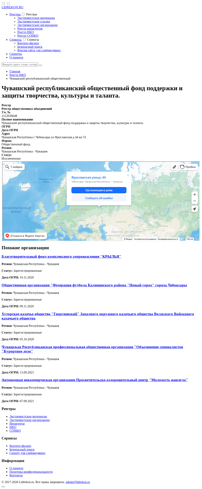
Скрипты (15, 53)
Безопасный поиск (29, 46)
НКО (12, 427)
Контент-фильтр (28, 43)
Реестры (15, 14)
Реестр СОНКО (27, 35)
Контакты (16, 475)
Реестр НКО (25, 32)
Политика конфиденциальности (31, 471)
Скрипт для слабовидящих (27, 453)
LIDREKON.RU (12, 7)
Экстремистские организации (37, 25)
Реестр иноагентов (30, 28)
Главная (14, 71)
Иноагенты (17, 423)
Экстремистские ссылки (33, 21)
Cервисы (15, 39)
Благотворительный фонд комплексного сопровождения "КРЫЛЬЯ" (61, 256)
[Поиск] (40, 65)
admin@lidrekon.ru (78, 482)
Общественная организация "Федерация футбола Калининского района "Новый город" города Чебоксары (94, 285)
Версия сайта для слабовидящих (39, 50)
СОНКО (15, 430)
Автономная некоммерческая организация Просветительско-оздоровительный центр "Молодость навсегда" (95, 380)
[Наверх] (3, 486)
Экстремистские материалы (36, 18)
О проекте (16, 57)
